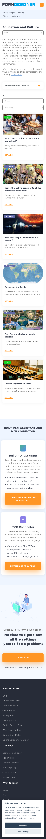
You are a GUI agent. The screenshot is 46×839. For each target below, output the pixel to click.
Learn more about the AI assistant (23, 498)
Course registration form (18, 384)
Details (9, 155)
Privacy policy (9, 767)
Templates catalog (16, 13)
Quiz (4, 696)
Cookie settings (23, 832)
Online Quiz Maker (12, 735)
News (5, 790)
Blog (4, 795)
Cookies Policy (27, 818)
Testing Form (9, 720)
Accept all (23, 825)
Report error (8, 758)
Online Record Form (12, 725)
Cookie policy (9, 772)
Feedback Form (10, 706)
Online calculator (11, 701)
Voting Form (8, 715)
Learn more (16, 74)
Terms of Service (10, 762)
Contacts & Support (12, 753)
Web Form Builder (11, 730)
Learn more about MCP (23, 566)
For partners (8, 777)
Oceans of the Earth (15, 287)
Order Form (23, 658)
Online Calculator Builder (15, 740)
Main (4, 13)
